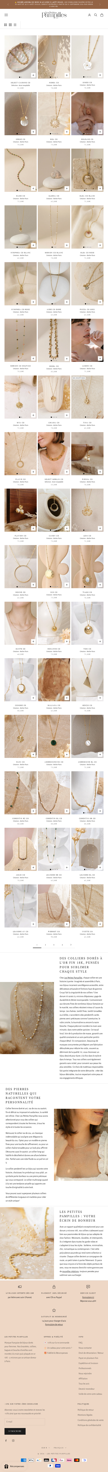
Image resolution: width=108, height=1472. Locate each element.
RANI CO (20, 762)
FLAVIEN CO (20, 536)
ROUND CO (21, 592)
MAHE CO (20, 196)
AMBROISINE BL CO (87, 762)
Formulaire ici (88, 1297)
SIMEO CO (87, 83)
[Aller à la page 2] (71, 945)
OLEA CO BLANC (87, 196)
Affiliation (83, 1378)
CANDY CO (54, 536)
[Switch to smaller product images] (10, 25)
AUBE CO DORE (54, 309)
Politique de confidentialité (89, 1425)
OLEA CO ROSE (87, 253)
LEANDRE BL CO (87, 875)
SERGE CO (20, 139)
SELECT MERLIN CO (54, 479)
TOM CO (87, 649)
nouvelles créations (70, 1271)
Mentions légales (85, 1415)
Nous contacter (85, 1348)
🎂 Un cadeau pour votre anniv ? (58, 1348)
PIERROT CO (54, 932)
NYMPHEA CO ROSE (20, 309)
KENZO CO (87, 705)
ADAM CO (20, 875)
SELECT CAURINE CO (20, 83)
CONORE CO (20, 705)
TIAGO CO (87, 592)
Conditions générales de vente (91, 1420)
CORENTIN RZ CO (20, 818)
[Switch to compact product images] (15, 25)
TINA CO (87, 423)
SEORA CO (54, 366)
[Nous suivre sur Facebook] (5, 1440)
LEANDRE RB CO (54, 875)
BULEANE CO (87, 139)
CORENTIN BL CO (54, 818)
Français (59, 1448)
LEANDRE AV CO (20, 932)
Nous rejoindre (85, 1373)
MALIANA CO (54, 705)
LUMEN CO (87, 366)
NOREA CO (54, 83)
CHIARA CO (54, 423)
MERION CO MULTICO (20, 366)
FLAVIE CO (20, 479)
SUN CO (54, 592)
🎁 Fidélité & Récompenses (56, 1353)
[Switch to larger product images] (5, 25)
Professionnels (85, 1368)
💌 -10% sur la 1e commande (56, 1343)
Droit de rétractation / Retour (91, 1353)
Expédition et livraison (88, 1363)
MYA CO (20, 423)
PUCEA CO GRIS (87, 309)
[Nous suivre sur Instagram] (13, 1440)
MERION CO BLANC (54, 253)
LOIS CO (87, 536)
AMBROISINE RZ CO (54, 762)
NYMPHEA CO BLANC (21, 253)
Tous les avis (84, 1384)
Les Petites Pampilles (73, 978)
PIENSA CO (87, 479)
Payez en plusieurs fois (88, 1358)
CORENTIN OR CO (87, 818)
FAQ (80, 1343)
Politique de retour (86, 1410)
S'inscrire (15, 1431)
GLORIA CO (54, 196)
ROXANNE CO (54, 649)
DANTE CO (21, 649)
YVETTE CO (87, 932)
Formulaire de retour (54, 1324)
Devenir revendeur (86, 1389)
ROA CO (54, 139)
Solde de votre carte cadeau (90, 1394)
